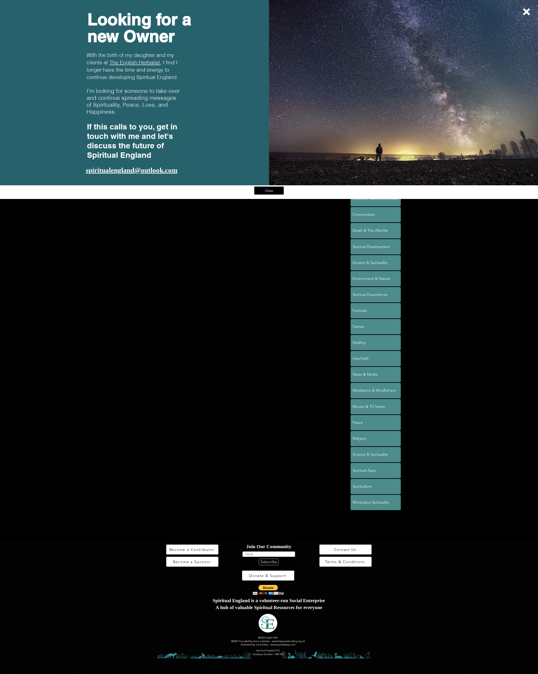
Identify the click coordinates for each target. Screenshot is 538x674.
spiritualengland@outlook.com (131, 170)
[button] (526, 11)
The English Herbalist (134, 62)
